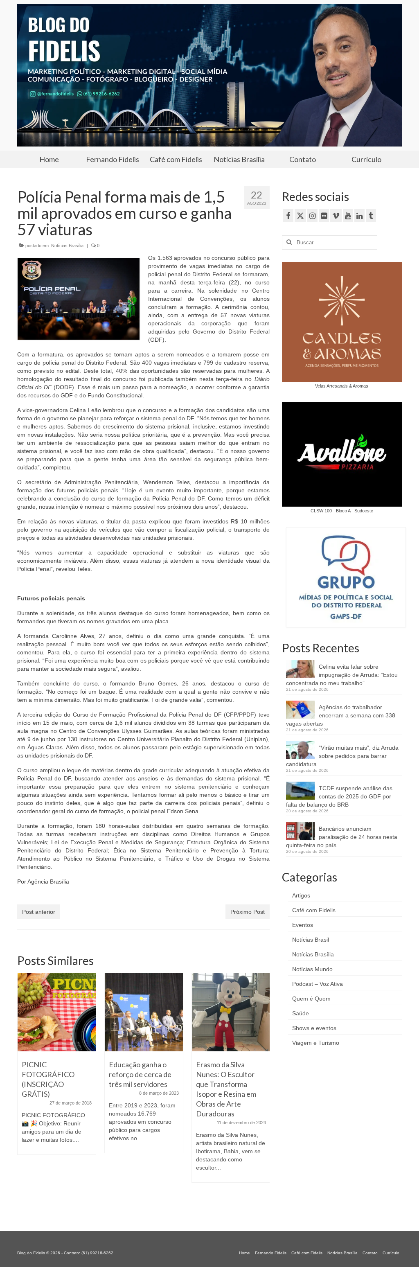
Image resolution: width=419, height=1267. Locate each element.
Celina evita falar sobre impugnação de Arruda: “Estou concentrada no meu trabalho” (342, 674)
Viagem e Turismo (315, 1042)
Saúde (300, 1013)
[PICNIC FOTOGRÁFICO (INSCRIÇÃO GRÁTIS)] (57, 1012)
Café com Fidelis (314, 910)
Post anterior (38, 912)
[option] (56, 1068)
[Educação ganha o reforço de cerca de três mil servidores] (144, 1012)
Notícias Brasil (310, 939)
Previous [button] (24, 1091)
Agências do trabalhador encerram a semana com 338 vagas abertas (340, 715)
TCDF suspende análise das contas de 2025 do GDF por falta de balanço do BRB (339, 796)
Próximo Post (247, 912)
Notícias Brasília (67, 245)
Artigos (301, 895)
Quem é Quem (311, 998)
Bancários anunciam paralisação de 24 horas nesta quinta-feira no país (341, 836)
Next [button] (262, 1091)
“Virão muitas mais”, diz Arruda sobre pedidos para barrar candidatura (342, 755)
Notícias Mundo (312, 969)
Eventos (302, 925)
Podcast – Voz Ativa (317, 984)
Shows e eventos (314, 1028)
